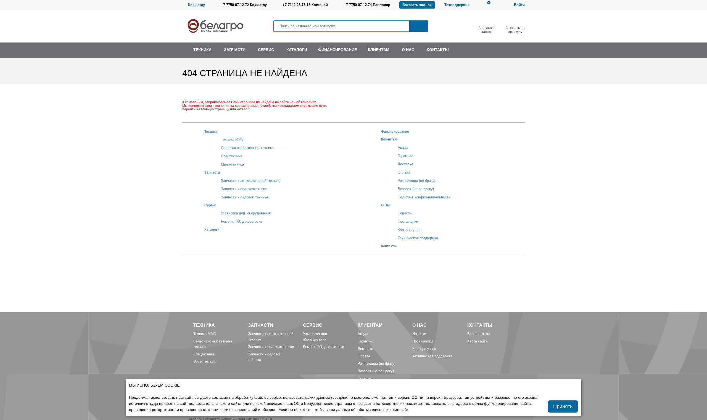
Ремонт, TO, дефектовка (241, 221)
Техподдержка (456, 5)
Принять (563, 406)
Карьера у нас (409, 230)
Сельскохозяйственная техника (247, 148)
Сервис (210, 205)
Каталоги (211, 229)
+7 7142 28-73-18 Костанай (305, 5)
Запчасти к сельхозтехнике (244, 189)
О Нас (386, 205)
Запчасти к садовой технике (244, 197)
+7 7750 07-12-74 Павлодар (367, 5)
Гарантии (405, 156)
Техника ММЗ (232, 139)
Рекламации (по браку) (417, 181)
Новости (404, 213)
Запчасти (212, 172)
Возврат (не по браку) (416, 189)
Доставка (405, 164)
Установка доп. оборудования (246, 213)
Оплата (404, 172)
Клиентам (389, 139)
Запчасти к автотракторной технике (250, 181)
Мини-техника (232, 164)
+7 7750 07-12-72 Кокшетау (244, 5)
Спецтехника (231, 156)
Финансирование (395, 131)
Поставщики (408, 221)
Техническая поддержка (418, 238)
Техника (210, 131)
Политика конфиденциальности (424, 197)
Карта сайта (477, 341)
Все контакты (478, 334)
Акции (403, 147)
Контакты (389, 246)
